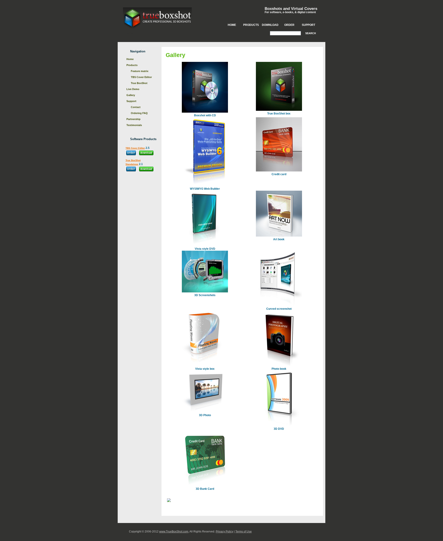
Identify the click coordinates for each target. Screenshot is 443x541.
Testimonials (134, 125)
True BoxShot (139, 83)
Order (289, 25)
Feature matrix (139, 71)
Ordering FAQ (139, 113)
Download (270, 25)
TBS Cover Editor (141, 77)
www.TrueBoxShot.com (173, 531)
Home (232, 25)
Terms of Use (243, 531)
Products (251, 25)
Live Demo (132, 89)
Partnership (133, 119)
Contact (136, 107)
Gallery (130, 95)
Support (308, 25)
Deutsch (189, 499)
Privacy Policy (224, 531)
